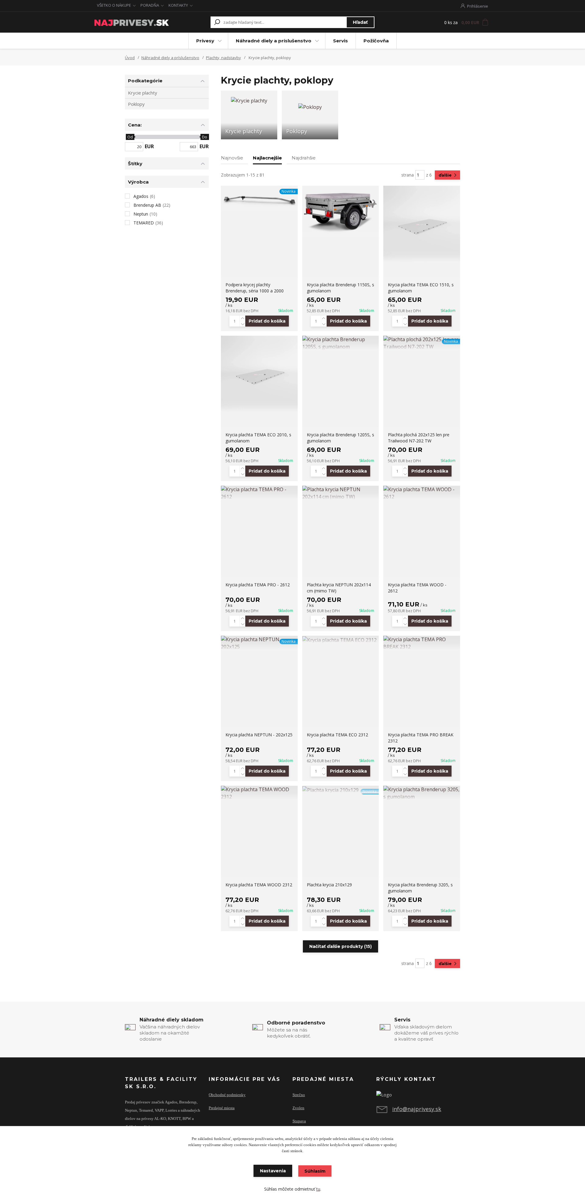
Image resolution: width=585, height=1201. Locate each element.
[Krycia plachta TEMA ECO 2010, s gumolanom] (259, 374)
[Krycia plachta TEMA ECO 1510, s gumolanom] (421, 224)
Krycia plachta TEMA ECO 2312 (337, 735)
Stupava (299, 1121)
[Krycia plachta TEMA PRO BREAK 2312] (421, 643)
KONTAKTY (178, 5)
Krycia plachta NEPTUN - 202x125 (258, 735)
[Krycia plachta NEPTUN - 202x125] (259, 643)
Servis (340, 41)
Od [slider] (130, 137)
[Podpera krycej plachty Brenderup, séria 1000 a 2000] (259, 198)
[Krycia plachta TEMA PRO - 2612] (259, 493)
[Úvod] (131, 22)
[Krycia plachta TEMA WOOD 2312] (259, 793)
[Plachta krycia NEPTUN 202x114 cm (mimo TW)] (340, 493)
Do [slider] (204, 137)
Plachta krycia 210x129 (329, 885)
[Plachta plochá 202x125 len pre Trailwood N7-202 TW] (421, 343)
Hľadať (360, 22)
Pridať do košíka (267, 321)
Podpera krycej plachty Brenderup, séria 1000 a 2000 (254, 288)
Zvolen (298, 1108)
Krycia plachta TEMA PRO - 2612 (257, 585)
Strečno (298, 1095)
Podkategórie (145, 81)
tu (318, 1189)
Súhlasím (314, 1171)
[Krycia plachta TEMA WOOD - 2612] (421, 493)
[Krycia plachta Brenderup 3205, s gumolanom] (421, 793)
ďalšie (446, 175)
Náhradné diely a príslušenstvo (273, 41)
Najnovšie (232, 158)
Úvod (130, 57)
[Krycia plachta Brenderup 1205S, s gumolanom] (340, 343)
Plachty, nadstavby (223, 57)
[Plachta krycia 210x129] (340, 790)
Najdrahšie (304, 158)
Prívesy (205, 41)
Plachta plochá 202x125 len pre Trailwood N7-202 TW (418, 438)
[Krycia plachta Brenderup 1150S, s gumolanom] (340, 211)
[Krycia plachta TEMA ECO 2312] (340, 640)
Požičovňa (376, 41)
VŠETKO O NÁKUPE (114, 5)
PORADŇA (149, 5)
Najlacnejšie (267, 158)
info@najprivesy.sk (416, 1109)
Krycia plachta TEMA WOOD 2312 (258, 885)
